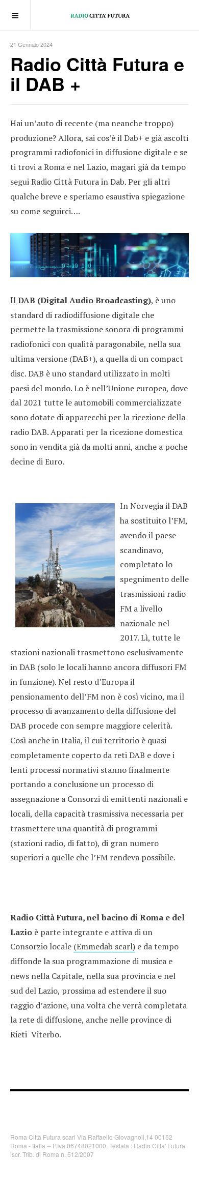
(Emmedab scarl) (104, 946)
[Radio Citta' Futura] (100, 15)
